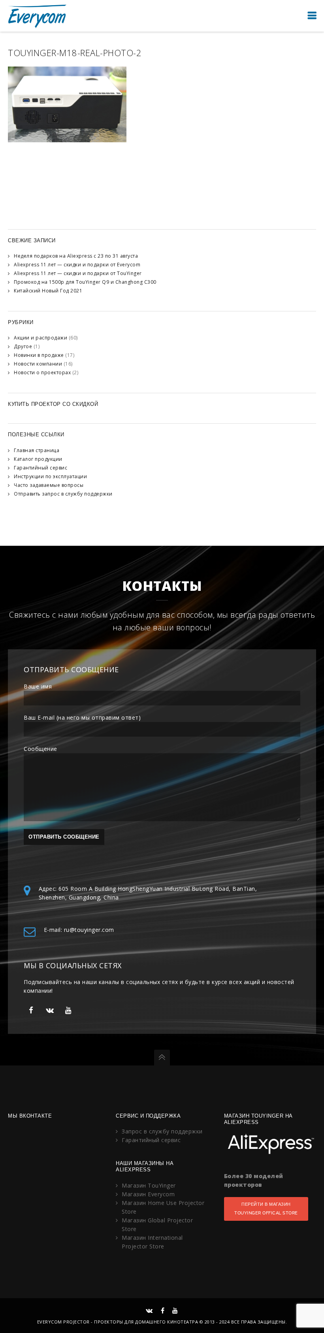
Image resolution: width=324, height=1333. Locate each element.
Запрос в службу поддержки (162, 1131)
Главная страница (36, 450)
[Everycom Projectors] (37, 15)
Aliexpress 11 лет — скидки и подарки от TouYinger (78, 273)
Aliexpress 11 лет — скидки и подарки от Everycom (77, 264)
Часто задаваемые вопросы (48, 485)
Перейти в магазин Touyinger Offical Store (266, 1209)
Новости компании (38, 363)
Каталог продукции (38, 459)
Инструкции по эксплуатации (50, 476)
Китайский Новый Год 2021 (48, 290)
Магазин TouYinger (149, 1185)
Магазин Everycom (148, 1194)
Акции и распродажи (40, 337)
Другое (23, 346)
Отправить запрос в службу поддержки (63, 493)
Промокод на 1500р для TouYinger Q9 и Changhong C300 (85, 282)
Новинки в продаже (39, 355)
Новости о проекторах (42, 372)
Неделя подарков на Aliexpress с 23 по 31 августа (76, 256)
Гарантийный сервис (40, 467)
